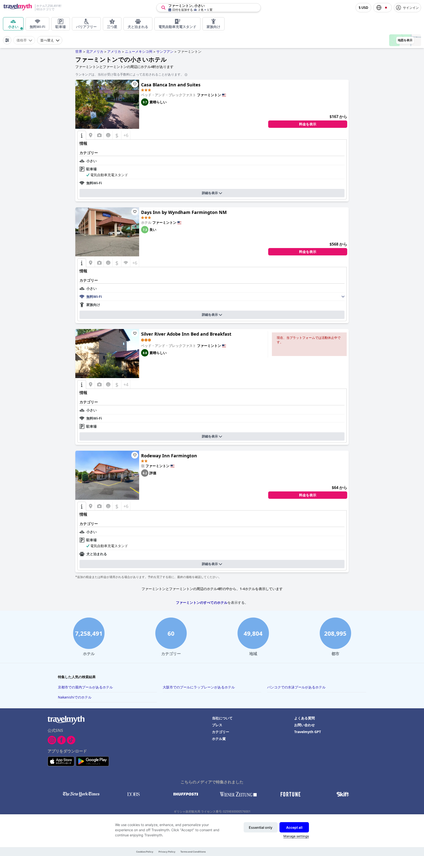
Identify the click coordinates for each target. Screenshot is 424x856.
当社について (222, 718)
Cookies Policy (144, 851)
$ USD (363, 8)
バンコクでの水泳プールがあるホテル (296, 687)
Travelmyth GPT (307, 731)
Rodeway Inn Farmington (169, 456)
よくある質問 (304, 718)
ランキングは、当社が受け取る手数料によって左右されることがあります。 (129, 74)
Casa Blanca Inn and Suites (170, 85)
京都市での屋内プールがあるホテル (85, 687)
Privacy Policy (167, 851)
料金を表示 (307, 124)
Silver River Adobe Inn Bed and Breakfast (186, 334)
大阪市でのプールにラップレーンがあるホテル (199, 687)
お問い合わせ (304, 725)
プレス (217, 725)
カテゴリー (220, 731)
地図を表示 (405, 40)
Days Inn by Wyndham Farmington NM (184, 212)
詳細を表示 (210, 193)
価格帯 (21, 40)
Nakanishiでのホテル (75, 697)
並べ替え (47, 40)
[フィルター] (7, 40)
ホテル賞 (219, 738)
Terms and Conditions (193, 851)
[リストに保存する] (134, 84)
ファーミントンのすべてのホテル (201, 602)
